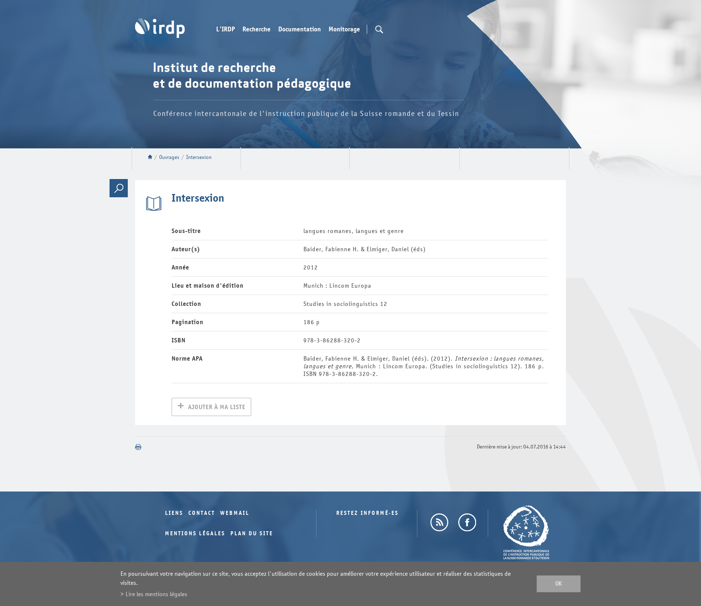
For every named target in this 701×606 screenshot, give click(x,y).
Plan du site (251, 533)
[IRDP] (160, 28)
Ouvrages (169, 157)
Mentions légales (195, 533)
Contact (201, 513)
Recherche (256, 29)
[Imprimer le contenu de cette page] (138, 447)
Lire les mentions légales (156, 594)
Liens (174, 513)
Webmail (234, 513)
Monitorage (344, 29)
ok (558, 584)
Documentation (299, 29)
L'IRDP (225, 29)
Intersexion (199, 157)
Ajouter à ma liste (216, 407)
